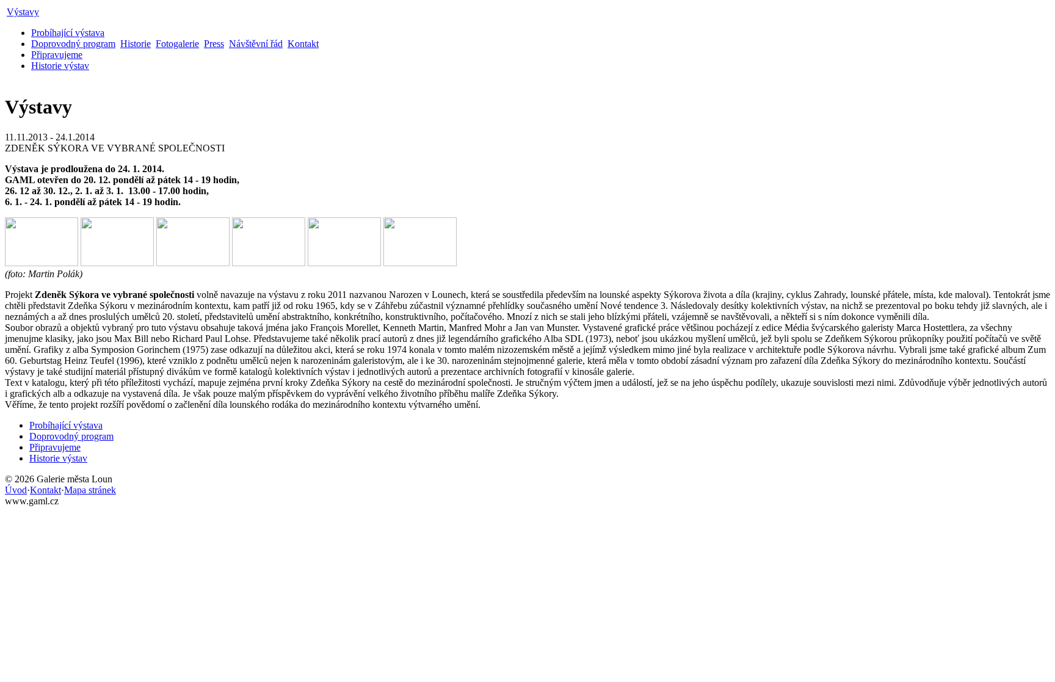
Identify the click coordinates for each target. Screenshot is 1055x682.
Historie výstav (60, 65)
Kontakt (303, 43)
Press (214, 43)
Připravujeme (56, 54)
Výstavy (23, 12)
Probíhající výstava (67, 32)
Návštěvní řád (256, 43)
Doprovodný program (73, 43)
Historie (135, 43)
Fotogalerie (177, 43)
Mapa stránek (90, 490)
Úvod (16, 490)
